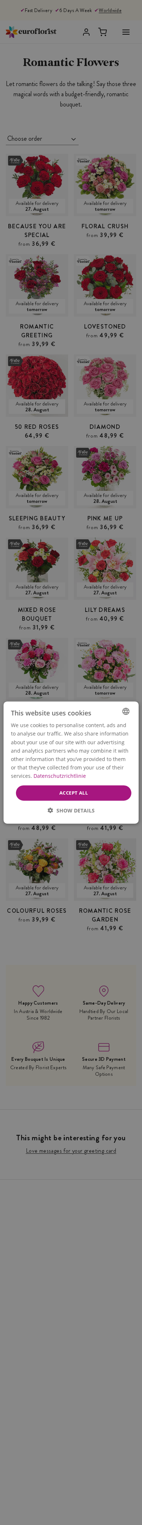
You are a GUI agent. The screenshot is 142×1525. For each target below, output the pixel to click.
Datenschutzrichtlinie (59, 775)
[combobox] (125, 711)
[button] (71, 810)
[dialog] (71, 763)
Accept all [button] (73, 792)
